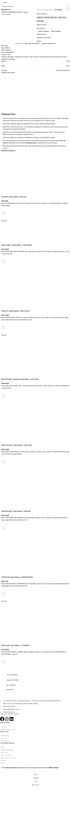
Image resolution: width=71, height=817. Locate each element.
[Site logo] (35, 2)
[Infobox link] (34, 676)
